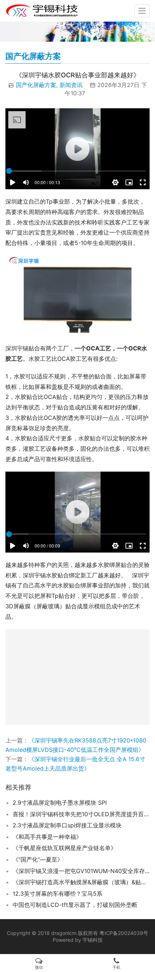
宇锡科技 (93, 940)
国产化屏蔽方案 (36, 84)
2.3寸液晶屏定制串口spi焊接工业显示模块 (67, 825)
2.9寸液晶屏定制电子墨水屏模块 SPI (60, 802)
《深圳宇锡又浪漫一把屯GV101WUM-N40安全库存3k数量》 (81, 871)
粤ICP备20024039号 (123, 933)
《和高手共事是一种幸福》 (47, 836)
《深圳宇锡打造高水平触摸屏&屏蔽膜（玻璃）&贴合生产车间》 (81, 882)
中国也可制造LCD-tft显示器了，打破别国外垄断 (75, 904)
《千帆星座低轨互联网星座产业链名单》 (64, 847)
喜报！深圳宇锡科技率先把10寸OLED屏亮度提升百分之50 (81, 814)
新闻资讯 (71, 84)
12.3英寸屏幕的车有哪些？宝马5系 (57, 893)
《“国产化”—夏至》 (38, 859)
